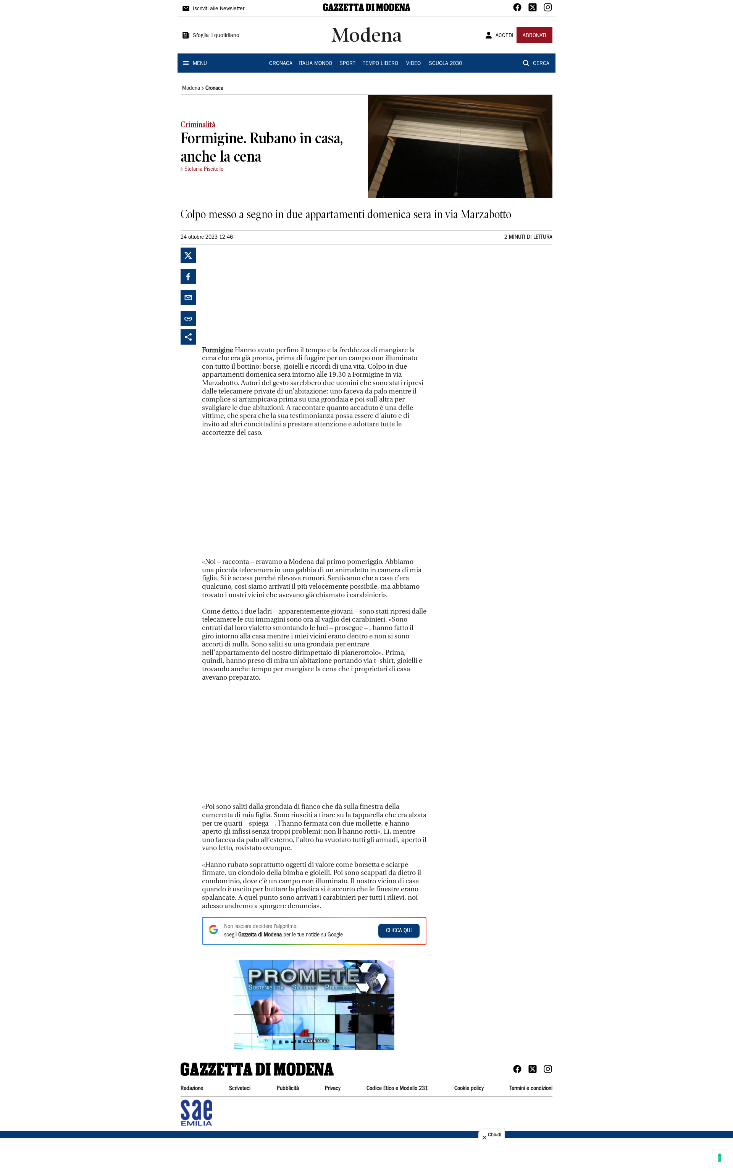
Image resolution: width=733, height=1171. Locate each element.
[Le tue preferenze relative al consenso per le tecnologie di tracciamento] (719, 1157)
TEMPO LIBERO (380, 63)
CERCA (541, 63)
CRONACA (280, 63)
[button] (314, 1005)
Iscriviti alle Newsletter (218, 9)
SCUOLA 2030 (445, 63)
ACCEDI (504, 36)
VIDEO (413, 63)
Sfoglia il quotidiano (216, 36)
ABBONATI (534, 36)
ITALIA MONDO (315, 63)
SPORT (347, 63)
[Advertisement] (259, 295)
